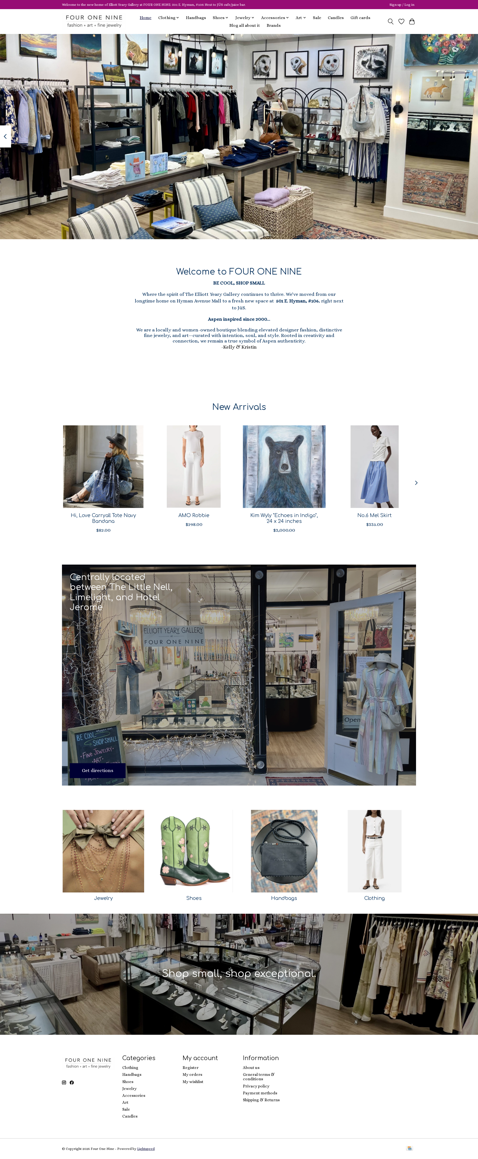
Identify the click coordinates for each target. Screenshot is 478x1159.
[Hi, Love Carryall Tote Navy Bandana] (103, 466)
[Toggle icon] (391, 22)
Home (145, 17)
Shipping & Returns (261, 1100)
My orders (192, 1074)
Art (125, 1102)
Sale (317, 17)
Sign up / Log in (401, 5)
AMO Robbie (193, 515)
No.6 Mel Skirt (374, 515)
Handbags (196, 17)
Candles (336, 17)
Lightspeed (146, 1149)
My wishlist (193, 1081)
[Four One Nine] (94, 21)
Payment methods (260, 1093)
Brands (274, 25)
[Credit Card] (409, 1148)
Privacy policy (256, 1086)
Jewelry (103, 898)
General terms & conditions (259, 1076)
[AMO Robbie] (193, 466)
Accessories (133, 1095)
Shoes (194, 898)
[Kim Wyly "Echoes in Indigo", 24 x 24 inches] (284, 466)
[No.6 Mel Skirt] (374, 466)
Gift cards (360, 17)
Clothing (374, 898)
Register (191, 1067)
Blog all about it (244, 25)
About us (251, 1067)
